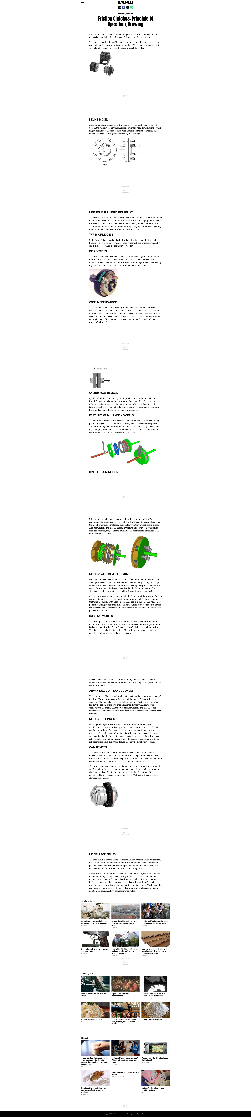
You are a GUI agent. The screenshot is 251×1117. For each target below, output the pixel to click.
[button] (82, 2)
